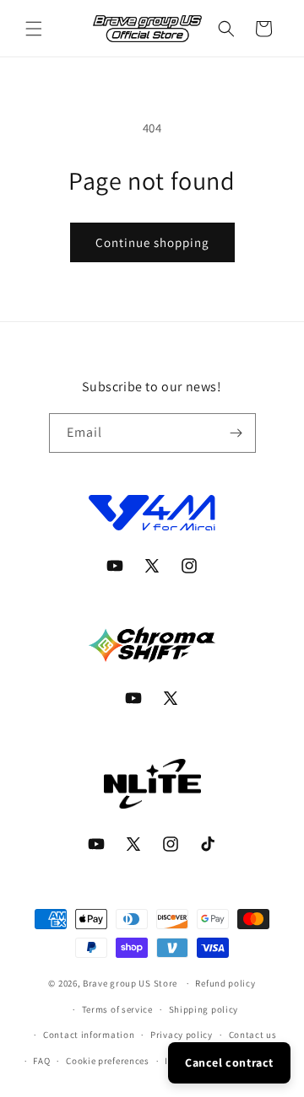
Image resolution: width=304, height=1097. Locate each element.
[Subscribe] (236, 433)
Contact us (253, 1035)
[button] (33, 28)
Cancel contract (229, 1062)
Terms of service (117, 1009)
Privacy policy (181, 1035)
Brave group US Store (130, 983)
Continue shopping (152, 242)
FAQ (41, 1061)
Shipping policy (204, 1009)
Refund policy (225, 983)
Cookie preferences (107, 1061)
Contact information (88, 1035)
